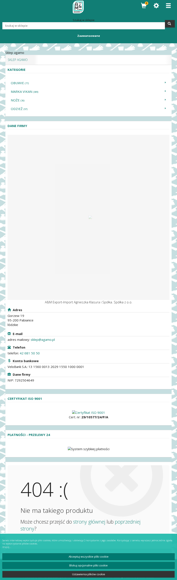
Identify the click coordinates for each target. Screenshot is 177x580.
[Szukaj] (170, 24)
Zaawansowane (88, 36)
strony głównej (89, 521)
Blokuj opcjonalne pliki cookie (88, 565)
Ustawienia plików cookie (88, 574)
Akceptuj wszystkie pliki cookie (89, 556)
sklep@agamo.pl (43, 339)
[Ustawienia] (156, 6)
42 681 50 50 (30, 353)
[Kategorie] (168, 6)
